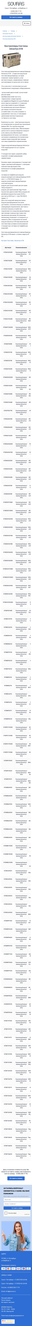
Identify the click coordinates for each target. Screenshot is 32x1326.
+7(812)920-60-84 (16, 13)
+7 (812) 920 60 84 (20, 1280)
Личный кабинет (7, 1298)
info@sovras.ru (11, 1291)
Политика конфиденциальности (12, 1315)
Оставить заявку (16, 17)
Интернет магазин (7, 1302)
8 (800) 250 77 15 (14, 1287)
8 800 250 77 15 (16, 11)
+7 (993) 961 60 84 (20, 1283)
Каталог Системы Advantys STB (12, 240)
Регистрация (5, 1300)
